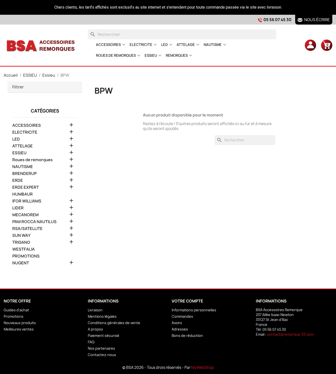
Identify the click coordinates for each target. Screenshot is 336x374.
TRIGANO (21, 242)
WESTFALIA (23, 249)
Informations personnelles (194, 310)
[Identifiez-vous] (310, 45)
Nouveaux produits (20, 322)
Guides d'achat (16, 310)
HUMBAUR (22, 194)
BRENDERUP (24, 173)
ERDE (17, 180)
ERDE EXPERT (25, 187)
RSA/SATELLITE (27, 228)
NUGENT (20, 263)
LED (164, 44)
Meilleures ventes (19, 329)
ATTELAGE (186, 44)
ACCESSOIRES (108, 44)
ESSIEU (151, 55)
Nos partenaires (101, 348)
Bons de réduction (187, 335)
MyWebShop (202, 367)
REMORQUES (177, 55)
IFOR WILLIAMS (26, 201)
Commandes (182, 316)
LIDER (18, 208)
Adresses (180, 329)
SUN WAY (21, 235)
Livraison (95, 310)
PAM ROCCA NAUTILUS (34, 221)
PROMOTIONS (26, 256)
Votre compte (187, 301)
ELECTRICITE (141, 44)
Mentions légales (102, 316)
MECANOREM (25, 214)
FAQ (91, 342)
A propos (95, 329)
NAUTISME (213, 44)
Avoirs (177, 322)
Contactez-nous (102, 354)
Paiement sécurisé (103, 335)
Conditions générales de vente (114, 322)
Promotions (13, 316)
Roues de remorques (116, 55)
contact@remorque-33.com (290, 334)
